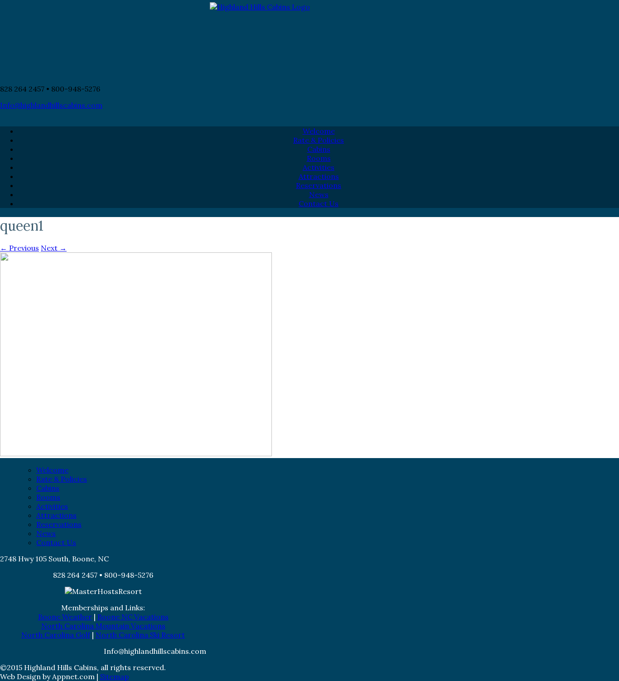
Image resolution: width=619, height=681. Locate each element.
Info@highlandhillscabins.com (51, 105)
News (319, 194)
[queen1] (136, 454)
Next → (54, 247)
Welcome (319, 130)
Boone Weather (65, 616)
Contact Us (319, 203)
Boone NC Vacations (133, 616)
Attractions (319, 176)
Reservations (318, 185)
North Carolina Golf (55, 634)
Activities (318, 167)
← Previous (19, 247)
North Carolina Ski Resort (140, 634)
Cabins (318, 149)
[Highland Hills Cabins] (309, 39)
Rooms (319, 158)
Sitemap (114, 676)
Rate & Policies (318, 140)
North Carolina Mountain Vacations (103, 625)
